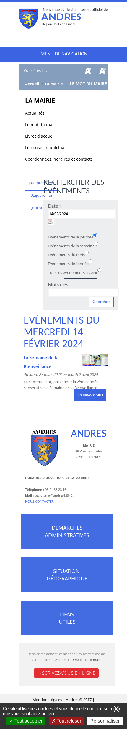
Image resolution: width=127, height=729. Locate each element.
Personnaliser (105, 720)
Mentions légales (47, 699)
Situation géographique (67, 574)
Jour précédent (42, 182)
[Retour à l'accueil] (63, 20)
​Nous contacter (39, 501)
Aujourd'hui (41, 195)
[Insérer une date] (51, 221)
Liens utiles (67, 618)
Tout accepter (28, 720)
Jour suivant (41, 207)
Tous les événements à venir (72, 272)
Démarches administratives (67, 531)
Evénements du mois (66, 254)
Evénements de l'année (68, 263)
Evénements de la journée (70, 237)
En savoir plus (90, 395)
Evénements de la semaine (71, 246)
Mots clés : (59, 284)
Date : (54, 206)
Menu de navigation (63, 54)
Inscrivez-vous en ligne (66, 673)
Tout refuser (68, 720)
